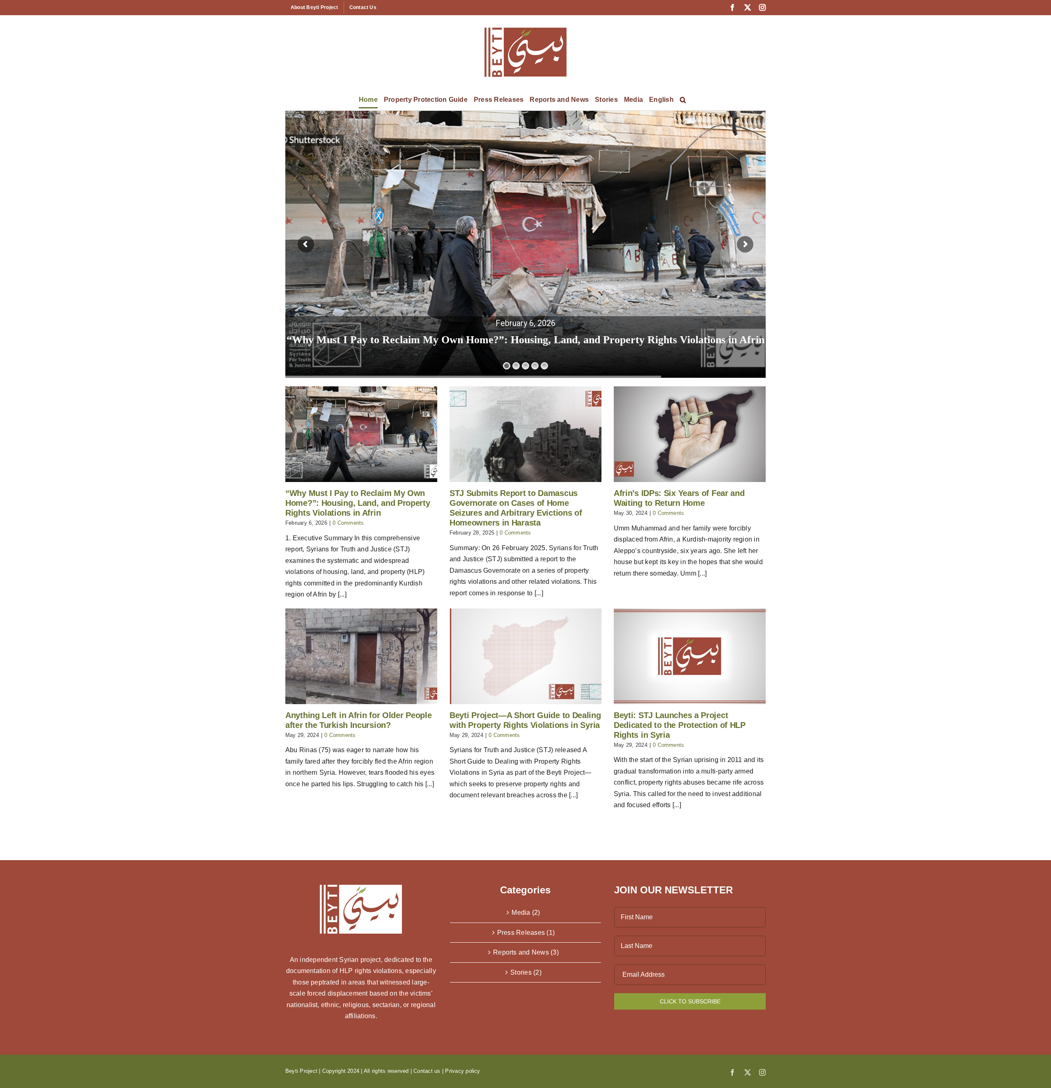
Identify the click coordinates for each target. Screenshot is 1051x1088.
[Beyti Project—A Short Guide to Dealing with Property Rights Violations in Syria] (525, 656)
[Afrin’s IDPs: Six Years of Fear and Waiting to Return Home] (690, 434)
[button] (683, 100)
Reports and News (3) (526, 952)
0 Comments (348, 523)
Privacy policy (462, 1071)
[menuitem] (661, 100)
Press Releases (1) (526, 932)
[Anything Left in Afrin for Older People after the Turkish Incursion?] (361, 656)
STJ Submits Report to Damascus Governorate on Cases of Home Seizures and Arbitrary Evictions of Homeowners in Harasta (525, 340)
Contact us (426, 1071)
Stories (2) (526, 972)
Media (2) (526, 912)
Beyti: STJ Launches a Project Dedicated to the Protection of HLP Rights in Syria (680, 725)
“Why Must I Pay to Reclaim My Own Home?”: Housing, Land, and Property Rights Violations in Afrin (357, 503)
